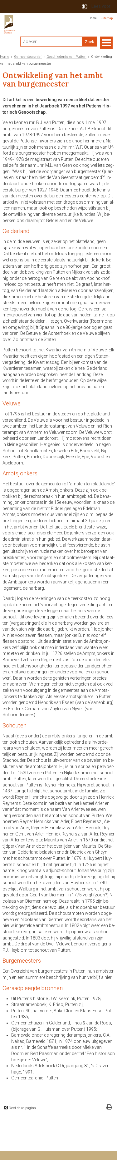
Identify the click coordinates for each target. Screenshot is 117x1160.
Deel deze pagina (22, 1108)
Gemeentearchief (28, 57)
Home (93, 18)
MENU (106, 43)
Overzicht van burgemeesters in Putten (48, 971)
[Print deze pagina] (109, 1108)
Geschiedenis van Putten (66, 57)
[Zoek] (89, 41)
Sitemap (107, 18)
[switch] (84, 6)
